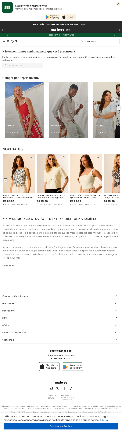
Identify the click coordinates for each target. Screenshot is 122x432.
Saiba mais (104, 420)
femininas (106, 247)
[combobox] (99, 41)
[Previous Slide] (3, 30)
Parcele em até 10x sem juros (61, 35)
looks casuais (30, 232)
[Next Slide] (119, 30)
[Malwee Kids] (60, 30)
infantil (12, 250)
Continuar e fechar (61, 426)
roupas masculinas (90, 247)
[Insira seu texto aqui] (51, 388)
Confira (11, 132)
